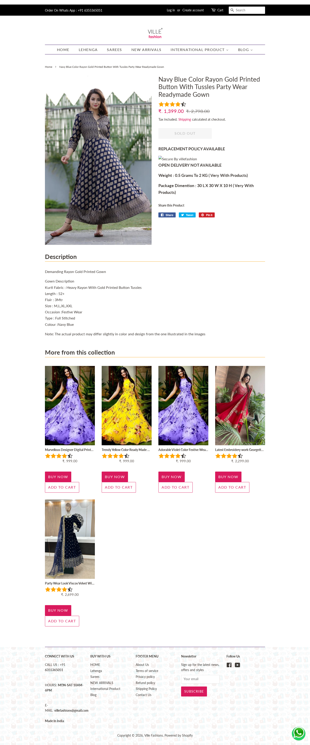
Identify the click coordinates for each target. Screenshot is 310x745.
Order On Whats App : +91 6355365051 (73, 10)
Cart (220, 10)
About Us (142, 665)
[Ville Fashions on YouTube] (237, 666)
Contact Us (143, 695)
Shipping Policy (146, 689)
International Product (198, 49)
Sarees (114, 49)
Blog (244, 49)
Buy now (58, 477)
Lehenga (88, 49)
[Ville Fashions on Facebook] (229, 666)
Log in (171, 10)
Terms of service (147, 671)
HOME (63, 49)
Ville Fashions (153, 735)
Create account (193, 10)
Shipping (184, 119)
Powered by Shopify (179, 735)
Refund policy (145, 683)
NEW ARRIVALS (146, 49)
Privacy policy (145, 677)
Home (48, 66)
